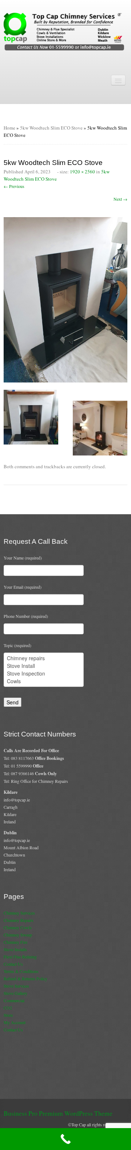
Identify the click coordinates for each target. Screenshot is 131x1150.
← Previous (14, 186)
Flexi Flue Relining (20, 956)
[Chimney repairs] (43, 658)
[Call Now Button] (65, 1139)
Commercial (14, 1000)
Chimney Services (19, 913)
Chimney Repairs (18, 920)
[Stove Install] (43, 666)
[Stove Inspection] (43, 673)
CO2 (8, 1008)
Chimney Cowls (18, 927)
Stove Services (16, 986)
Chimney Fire (15, 942)
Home (9, 127)
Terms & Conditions (21, 971)
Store (8, 1015)
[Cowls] (43, 681)
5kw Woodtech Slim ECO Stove (51, 127)
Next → (120, 199)
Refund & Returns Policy (25, 978)
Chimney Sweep (18, 935)
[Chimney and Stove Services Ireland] (65, 31)
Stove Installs (15, 949)
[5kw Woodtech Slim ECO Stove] (65, 299)
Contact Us (13, 964)
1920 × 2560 (82, 171)
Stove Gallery (15, 993)
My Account (14, 1022)
